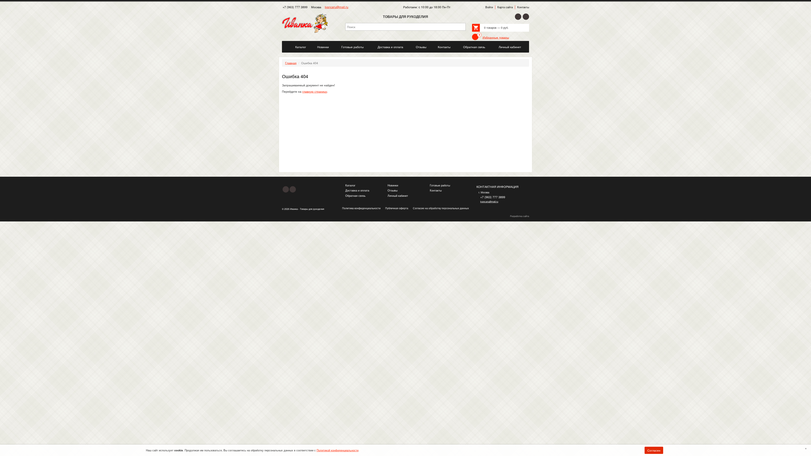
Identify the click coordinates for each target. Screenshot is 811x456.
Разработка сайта (519, 216)
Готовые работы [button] (352, 47)
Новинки (393, 185)
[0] (475, 37)
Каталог (350, 185)
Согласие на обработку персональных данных (441, 208)
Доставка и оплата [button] (390, 47)
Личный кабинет (398, 196)
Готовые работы (440, 185)
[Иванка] (286, 44)
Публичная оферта (396, 208)
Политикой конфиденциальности (337, 450)
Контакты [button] (444, 47)
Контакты (523, 7)
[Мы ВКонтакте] (526, 17)
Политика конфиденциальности (361, 208)
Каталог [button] (300, 47)
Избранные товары (496, 37)
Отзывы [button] (421, 47)
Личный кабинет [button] (510, 47)
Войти (489, 7)
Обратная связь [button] (474, 47)
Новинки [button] (323, 47)
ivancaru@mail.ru (336, 7)
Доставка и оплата (357, 190)
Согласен (653, 450)
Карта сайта (505, 7)
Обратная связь (355, 196)
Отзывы (392, 190)
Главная (291, 63)
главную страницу (314, 91)
